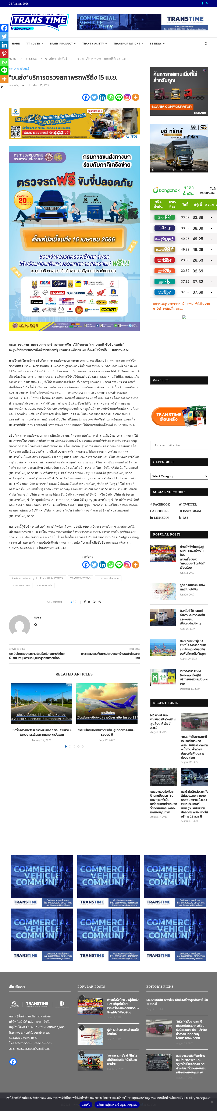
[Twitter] (94, 97)
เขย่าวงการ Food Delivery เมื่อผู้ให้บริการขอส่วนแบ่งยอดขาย (194, 677)
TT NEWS (156, 44)
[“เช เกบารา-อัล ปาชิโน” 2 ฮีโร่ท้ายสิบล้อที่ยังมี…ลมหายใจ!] (90, 1062)
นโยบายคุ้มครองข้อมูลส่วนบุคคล (117, 1104)
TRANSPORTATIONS (126, 44)
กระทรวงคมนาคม (21, 585)
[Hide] (1, 87)
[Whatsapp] (110, 97)
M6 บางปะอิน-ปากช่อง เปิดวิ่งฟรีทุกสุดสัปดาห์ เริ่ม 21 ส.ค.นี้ (163, 721)
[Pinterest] (4, 53)
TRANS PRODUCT (61, 44)
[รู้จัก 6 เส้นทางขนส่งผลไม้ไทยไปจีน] (163, 591)
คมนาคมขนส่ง (44, 585)
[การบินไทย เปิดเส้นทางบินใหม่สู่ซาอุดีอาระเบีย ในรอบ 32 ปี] (106, 703)
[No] (212, 1102)
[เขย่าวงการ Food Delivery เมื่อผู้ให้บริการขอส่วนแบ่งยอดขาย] (163, 677)
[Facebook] (86, 97)
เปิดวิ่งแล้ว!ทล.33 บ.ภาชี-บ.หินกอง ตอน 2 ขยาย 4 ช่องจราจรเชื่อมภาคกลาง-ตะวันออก (41, 732)
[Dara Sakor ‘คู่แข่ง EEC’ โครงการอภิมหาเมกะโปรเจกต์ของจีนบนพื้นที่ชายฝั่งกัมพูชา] (163, 647)
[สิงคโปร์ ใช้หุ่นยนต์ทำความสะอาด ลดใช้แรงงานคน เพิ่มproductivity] (163, 617)
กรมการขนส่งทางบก (108, 578)
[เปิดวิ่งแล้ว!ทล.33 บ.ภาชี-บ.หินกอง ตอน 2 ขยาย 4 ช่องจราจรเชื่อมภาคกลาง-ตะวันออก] (41, 703)
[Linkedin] (102, 97)
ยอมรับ (86, 1104)
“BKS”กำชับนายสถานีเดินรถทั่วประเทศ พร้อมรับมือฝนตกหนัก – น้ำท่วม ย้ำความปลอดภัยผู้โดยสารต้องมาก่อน (194, 747)
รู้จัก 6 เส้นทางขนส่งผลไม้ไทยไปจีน (192, 587)
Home (16, 44)
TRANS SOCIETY (93, 44)
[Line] (119, 97)
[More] (135, 97)
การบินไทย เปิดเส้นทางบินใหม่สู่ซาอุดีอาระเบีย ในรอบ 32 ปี (107, 732)
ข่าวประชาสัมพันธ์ (56, 58)
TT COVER (33, 44)
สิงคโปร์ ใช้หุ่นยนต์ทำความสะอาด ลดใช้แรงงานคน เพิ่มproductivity (192, 617)
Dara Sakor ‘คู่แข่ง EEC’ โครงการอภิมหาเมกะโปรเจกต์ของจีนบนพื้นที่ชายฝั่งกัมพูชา (193, 647)
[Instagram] (127, 97)
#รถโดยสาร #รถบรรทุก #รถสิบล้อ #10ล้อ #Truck (37, 578)
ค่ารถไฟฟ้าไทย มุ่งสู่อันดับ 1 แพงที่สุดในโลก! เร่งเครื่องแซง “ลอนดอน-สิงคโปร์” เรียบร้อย (192, 557)
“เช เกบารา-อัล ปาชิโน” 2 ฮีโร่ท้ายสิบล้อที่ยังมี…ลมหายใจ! (122, 1060)
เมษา (22, 85)
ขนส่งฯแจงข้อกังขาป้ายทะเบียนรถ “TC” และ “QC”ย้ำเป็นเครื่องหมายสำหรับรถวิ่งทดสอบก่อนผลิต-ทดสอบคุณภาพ (163, 802)
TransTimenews (80, 578)
